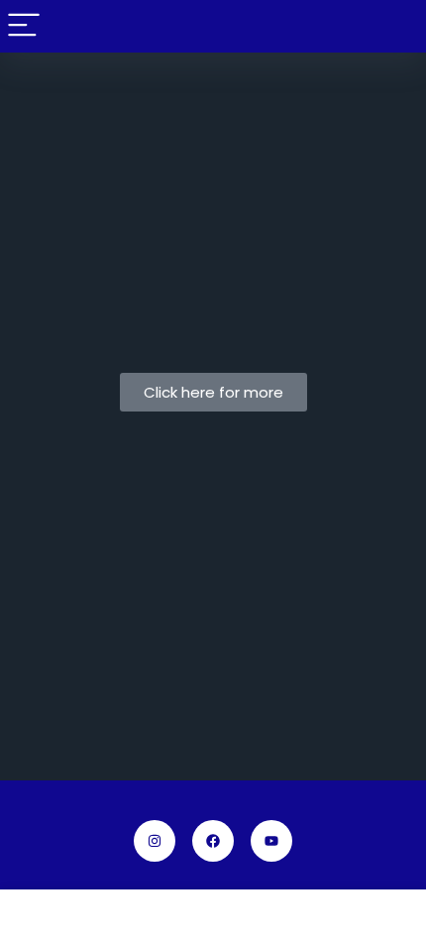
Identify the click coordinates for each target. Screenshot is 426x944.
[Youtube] (271, 841)
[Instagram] (154, 841)
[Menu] (24, 26)
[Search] (395, 26)
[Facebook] (213, 841)
